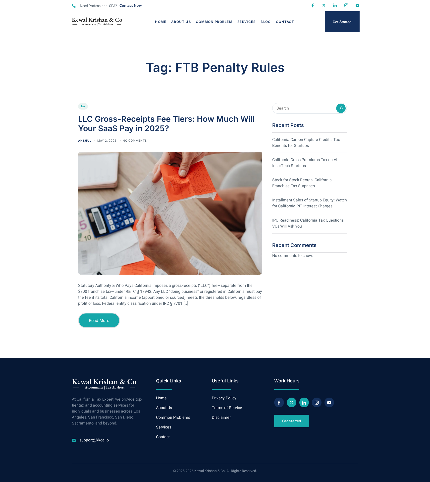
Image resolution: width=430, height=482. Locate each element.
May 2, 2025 (107, 140)
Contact (285, 22)
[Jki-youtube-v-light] (329, 402)
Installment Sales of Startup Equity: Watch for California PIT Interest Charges (309, 203)
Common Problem (214, 22)
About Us (181, 22)
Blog (266, 22)
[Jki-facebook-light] (313, 5)
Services (246, 22)
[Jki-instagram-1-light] (346, 5)
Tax (83, 106)
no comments (135, 140)
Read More (99, 320)
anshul (85, 140)
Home (160, 22)
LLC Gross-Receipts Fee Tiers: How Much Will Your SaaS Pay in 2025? (166, 123)
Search (341, 108)
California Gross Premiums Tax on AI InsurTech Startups (304, 163)
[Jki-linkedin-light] (335, 5)
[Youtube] (357, 5)
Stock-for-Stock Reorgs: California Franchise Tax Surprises (302, 183)
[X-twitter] (324, 5)
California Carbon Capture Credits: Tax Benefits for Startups (306, 143)
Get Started (342, 22)
